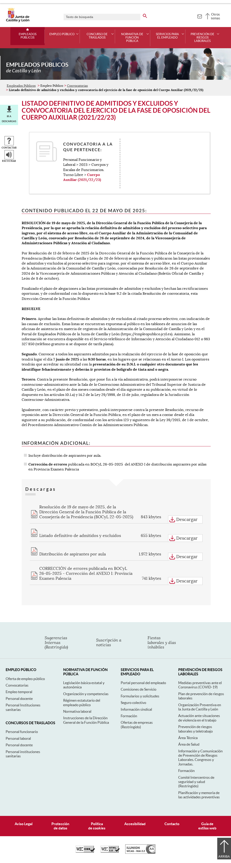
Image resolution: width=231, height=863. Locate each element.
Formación (129, 716)
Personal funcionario (22, 732)
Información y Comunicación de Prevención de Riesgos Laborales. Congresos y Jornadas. (200, 757)
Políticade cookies (96, 826)
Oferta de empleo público (25, 679)
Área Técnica (188, 738)
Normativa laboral (77, 711)
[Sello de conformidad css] (85, 851)
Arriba (224, 856)
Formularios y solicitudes (140, 696)
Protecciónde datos (60, 826)
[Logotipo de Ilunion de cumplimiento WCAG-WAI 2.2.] (140, 852)
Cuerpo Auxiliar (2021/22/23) (82, 177)
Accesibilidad (135, 824)
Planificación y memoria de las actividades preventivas (199, 795)
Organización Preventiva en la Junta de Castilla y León (199, 707)
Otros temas (215, 16)
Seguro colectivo (133, 703)
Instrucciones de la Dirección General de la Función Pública (86, 720)
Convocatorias (77, 86)
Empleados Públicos (28, 36)
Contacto (171, 824)
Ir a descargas (9, 119)
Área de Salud (188, 744)
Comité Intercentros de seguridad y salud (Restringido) (196, 781)
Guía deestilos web (207, 826)
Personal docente (19, 698)
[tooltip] (199, 16)
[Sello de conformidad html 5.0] (110, 851)
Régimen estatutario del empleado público (81, 702)
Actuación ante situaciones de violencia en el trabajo (199, 718)
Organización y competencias (86, 694)
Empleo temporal (19, 692)
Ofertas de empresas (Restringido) (137, 724)
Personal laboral (18, 738)
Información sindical (136, 709)
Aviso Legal (23, 824)
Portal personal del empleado (143, 683)
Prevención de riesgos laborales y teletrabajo (195, 729)
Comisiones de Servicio (138, 689)
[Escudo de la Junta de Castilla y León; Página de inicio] (17, 21)
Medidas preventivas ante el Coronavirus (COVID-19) (200, 685)
